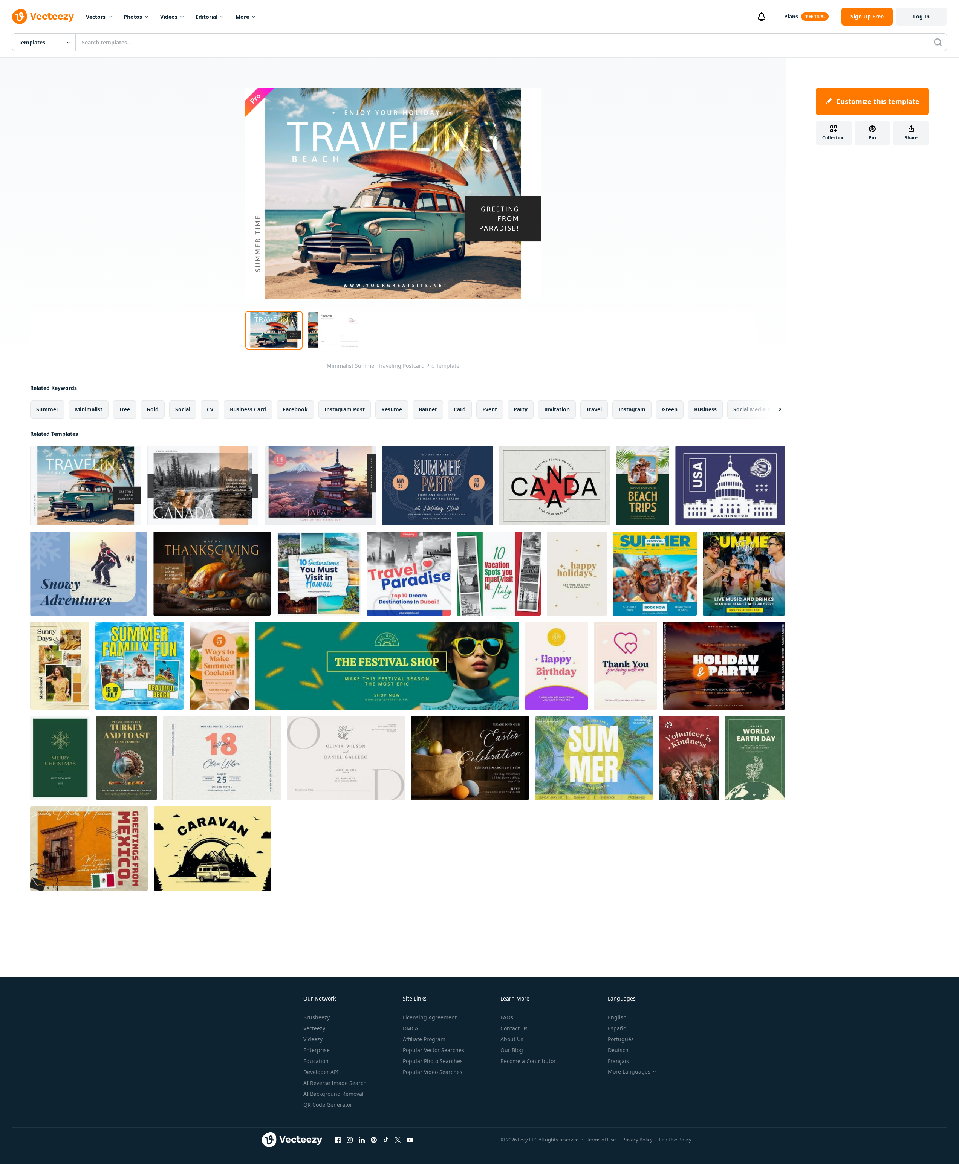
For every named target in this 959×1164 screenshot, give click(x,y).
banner (428, 409)
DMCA (410, 1028)
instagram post (344, 409)
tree (124, 409)
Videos (168, 16)
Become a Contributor (528, 1061)
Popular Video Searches (432, 1071)
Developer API (321, 1071)
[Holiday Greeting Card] (577, 574)
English (617, 1017)
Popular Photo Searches (433, 1061)
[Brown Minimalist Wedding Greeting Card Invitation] (346, 758)
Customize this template (877, 101)
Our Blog (511, 1050)
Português (621, 1039)
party (521, 409)
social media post (756, 409)
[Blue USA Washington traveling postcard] (730, 485)
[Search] (937, 42)
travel (594, 409)
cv (210, 409)
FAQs (506, 1017)
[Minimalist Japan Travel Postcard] (320, 485)
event (489, 409)
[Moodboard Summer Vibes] (59, 666)
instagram (631, 409)
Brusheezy (316, 1017)
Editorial (206, 16)
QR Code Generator (327, 1104)
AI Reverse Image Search (335, 1082)
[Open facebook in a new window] (338, 1140)
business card (248, 409)
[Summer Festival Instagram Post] (655, 574)
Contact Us (514, 1028)
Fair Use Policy (675, 1139)
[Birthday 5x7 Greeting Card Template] (556, 666)
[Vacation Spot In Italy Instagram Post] (499, 574)
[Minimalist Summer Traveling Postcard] (85, 485)
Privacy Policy (637, 1139)
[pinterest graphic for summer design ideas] (219, 666)
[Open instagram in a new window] (350, 1140)
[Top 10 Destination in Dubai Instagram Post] (409, 574)
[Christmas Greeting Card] (60, 758)
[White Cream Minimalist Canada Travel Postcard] (202, 485)
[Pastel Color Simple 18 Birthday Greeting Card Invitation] (222, 758)
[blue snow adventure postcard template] (88, 574)
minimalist (88, 409)
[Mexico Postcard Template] (89, 848)
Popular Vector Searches (433, 1050)
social (182, 409)
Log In (921, 16)
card (460, 409)
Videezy (313, 1039)
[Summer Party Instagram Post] (744, 574)
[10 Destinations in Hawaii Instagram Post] (319, 574)
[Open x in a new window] (398, 1140)
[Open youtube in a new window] (410, 1140)
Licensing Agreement (430, 1017)
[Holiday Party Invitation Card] (724, 666)
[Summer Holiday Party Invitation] (594, 758)
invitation (557, 409)
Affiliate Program (424, 1039)
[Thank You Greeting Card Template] (625, 666)
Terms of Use (601, 1139)
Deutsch (618, 1050)
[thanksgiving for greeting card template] (126, 758)
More (242, 16)
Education (316, 1061)
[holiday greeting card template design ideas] (437, 485)
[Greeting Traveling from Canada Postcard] (554, 485)
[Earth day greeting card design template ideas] (755, 758)
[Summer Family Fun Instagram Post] (139, 666)
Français (618, 1061)
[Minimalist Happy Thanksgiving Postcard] (212, 574)
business (705, 409)
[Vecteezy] (43, 16)
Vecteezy (314, 1028)
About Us (511, 1039)
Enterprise (316, 1050)
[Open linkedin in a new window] (362, 1140)
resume (391, 409)
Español (618, 1028)
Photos (133, 16)
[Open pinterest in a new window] (374, 1140)
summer (47, 409)
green (670, 409)
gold (153, 409)
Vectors (96, 16)
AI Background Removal (333, 1093)
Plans (791, 16)
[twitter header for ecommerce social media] (387, 666)
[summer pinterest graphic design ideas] (642, 485)
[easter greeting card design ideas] (470, 758)
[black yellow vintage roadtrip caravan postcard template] (212, 848)
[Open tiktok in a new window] (386, 1140)
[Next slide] (774, 409)
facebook (295, 409)
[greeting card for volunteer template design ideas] (689, 758)
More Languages (629, 1072)
